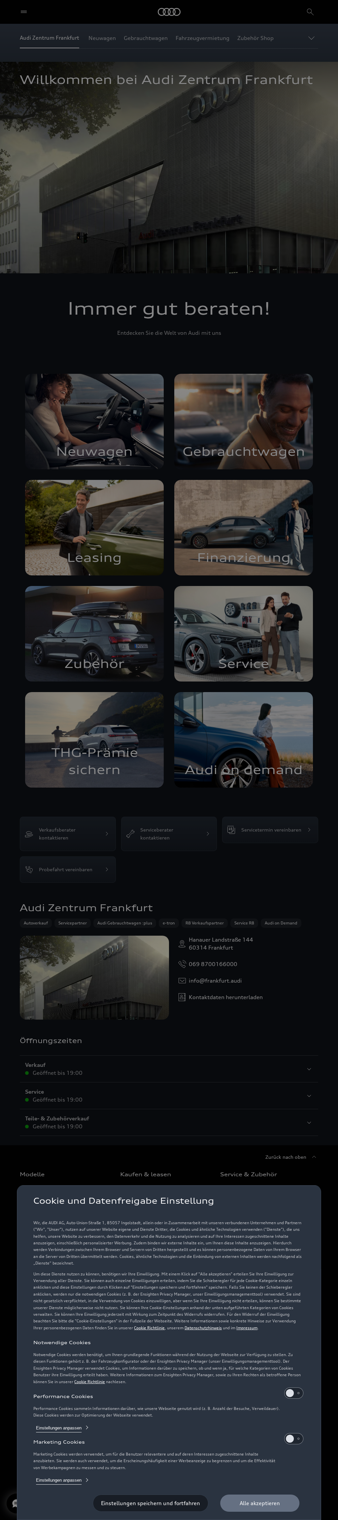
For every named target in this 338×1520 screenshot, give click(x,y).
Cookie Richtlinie (149, 1327)
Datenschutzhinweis (203, 1327)
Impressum (246, 1327)
